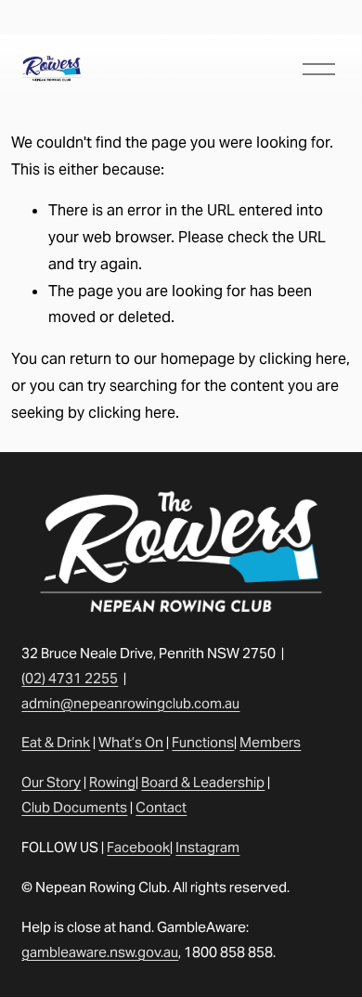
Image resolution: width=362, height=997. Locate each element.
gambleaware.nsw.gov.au (99, 952)
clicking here (302, 359)
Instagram (207, 847)
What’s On (130, 742)
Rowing (112, 782)
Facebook (138, 847)
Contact (161, 807)
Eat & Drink (55, 742)
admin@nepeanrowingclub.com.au (130, 703)
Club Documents (74, 807)
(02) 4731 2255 (69, 678)
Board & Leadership (203, 782)
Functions (203, 742)
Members (270, 742)
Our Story (51, 782)
